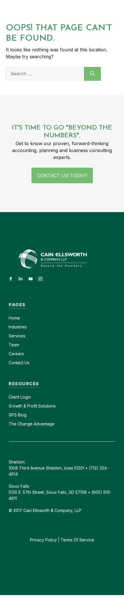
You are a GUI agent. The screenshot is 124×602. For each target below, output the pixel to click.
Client (14, 397)
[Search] (92, 74)
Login (25, 397)
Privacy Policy (43, 539)
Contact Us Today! (62, 175)
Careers (16, 353)
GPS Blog (18, 414)
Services (17, 335)
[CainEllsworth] (38, 10)
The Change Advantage (32, 423)
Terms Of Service (77, 539)
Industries (18, 326)
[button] (89, 10)
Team (14, 344)
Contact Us (19, 362)
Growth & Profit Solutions (32, 405)
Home (14, 317)
